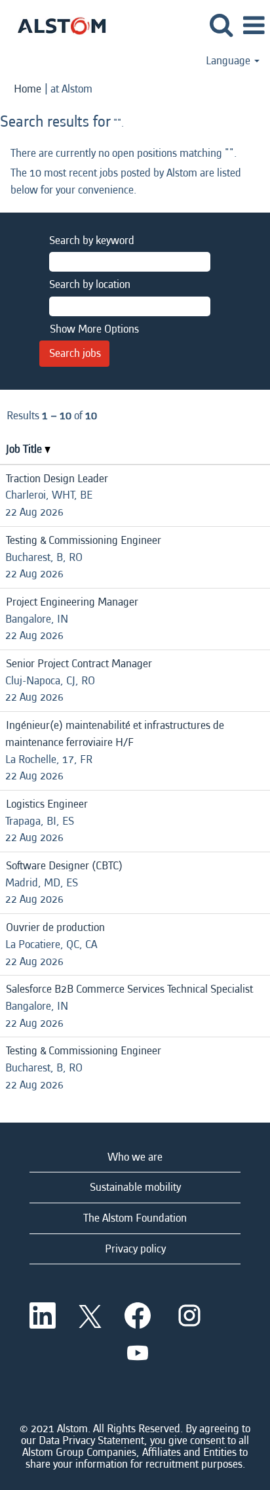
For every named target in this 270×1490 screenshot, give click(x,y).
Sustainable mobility (135, 1187)
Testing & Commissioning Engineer (83, 540)
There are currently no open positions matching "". (123, 153)
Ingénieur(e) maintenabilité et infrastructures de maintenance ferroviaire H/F (114, 734)
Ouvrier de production (55, 927)
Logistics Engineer (47, 804)
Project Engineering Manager (72, 602)
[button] (253, 27)
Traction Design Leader (57, 478)
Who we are (135, 1157)
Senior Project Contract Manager (79, 663)
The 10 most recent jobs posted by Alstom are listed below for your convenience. (125, 181)
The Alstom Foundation (135, 1218)
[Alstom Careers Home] (56, 24)
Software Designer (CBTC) (64, 866)
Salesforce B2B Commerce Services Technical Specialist (129, 989)
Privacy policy (135, 1249)
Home (27, 89)
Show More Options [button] (94, 329)
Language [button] (229, 61)
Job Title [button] (25, 449)
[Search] (220, 26)
